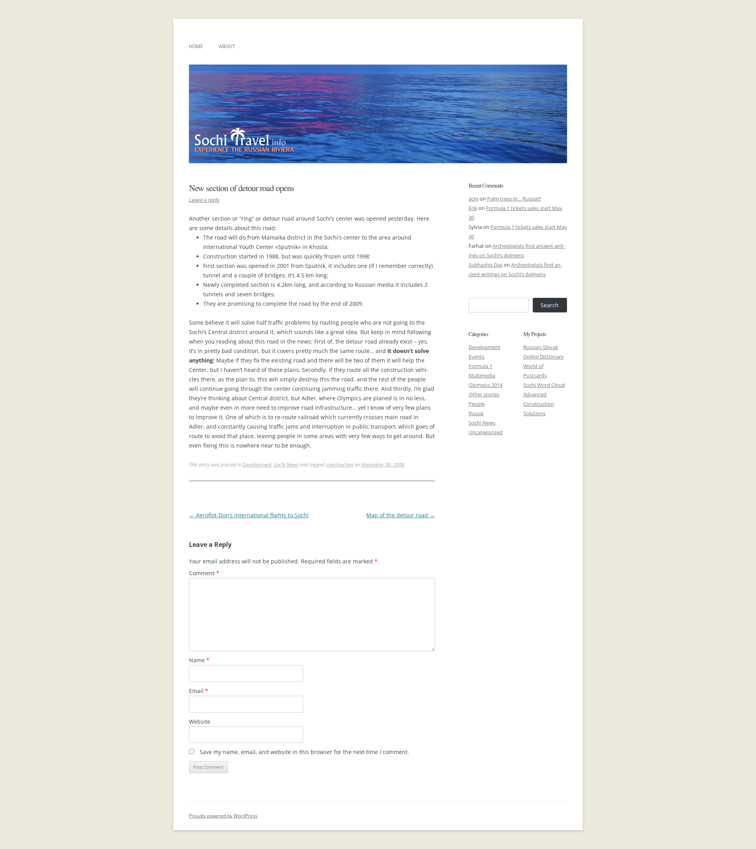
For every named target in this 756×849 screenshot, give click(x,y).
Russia (476, 413)
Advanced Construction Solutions (538, 404)
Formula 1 (480, 366)
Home (196, 46)
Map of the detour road (400, 515)
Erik (473, 208)
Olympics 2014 (485, 384)
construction (339, 464)
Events (476, 356)
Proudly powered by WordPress (223, 815)
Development (257, 464)
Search (550, 305)
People (477, 403)
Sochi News (286, 464)
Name (199, 660)
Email (198, 691)
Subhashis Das (485, 264)
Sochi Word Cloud (544, 384)
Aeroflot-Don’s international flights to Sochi (249, 515)
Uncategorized (485, 432)
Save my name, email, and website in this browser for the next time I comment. (304, 752)
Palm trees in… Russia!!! (514, 198)
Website (199, 721)
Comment (204, 573)
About (227, 46)
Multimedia (482, 375)
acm (473, 198)
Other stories (484, 394)
